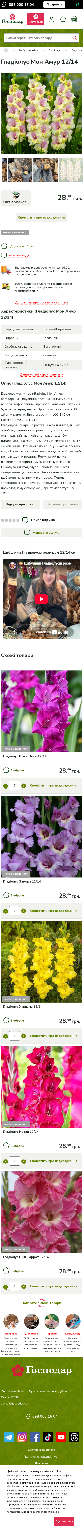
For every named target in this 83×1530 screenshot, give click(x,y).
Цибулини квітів (28, 50)
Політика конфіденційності (41, 1457)
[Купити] (41, 711)
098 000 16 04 (21, 4)
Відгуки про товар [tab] (20, 504)
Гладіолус (54, 50)
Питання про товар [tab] (62, 504)
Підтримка (54, 4)
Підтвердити (64, 1521)
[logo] (12, 24)
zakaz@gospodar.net (14, 1404)
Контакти (41, 1463)
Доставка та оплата (41, 1450)
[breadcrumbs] (6, 50)
